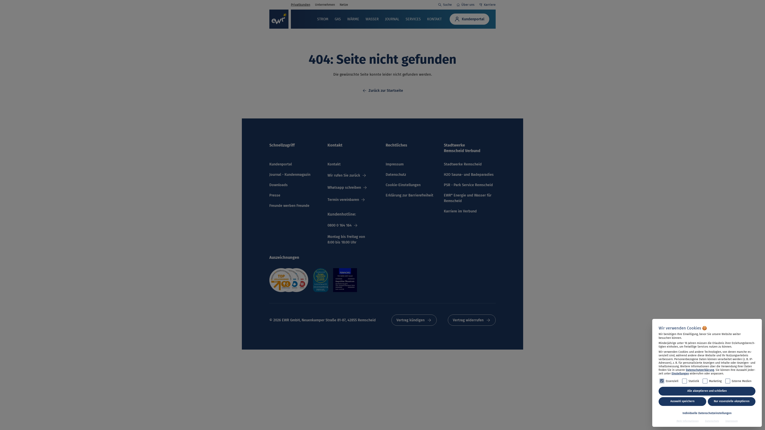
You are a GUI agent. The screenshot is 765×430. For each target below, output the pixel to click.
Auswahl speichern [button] (682, 401)
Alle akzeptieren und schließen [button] (707, 391)
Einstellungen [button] (680, 373)
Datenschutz (712, 421)
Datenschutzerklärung (700, 370)
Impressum (731, 421)
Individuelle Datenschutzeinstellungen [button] (707, 413)
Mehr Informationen (688, 421)
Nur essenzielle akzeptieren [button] (731, 401)
